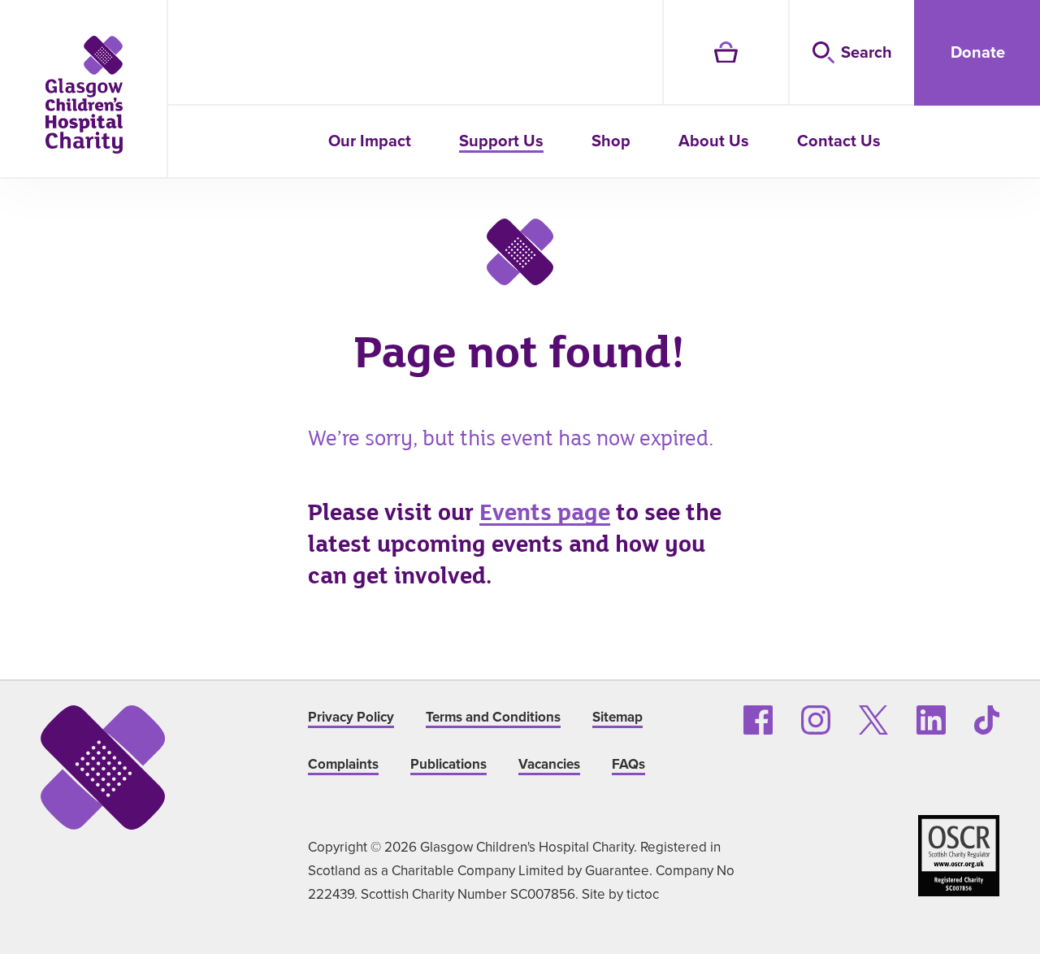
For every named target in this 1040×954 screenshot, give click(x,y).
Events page (544, 512)
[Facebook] (758, 720)
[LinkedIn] (931, 720)
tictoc (642, 894)
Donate (978, 51)
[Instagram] (815, 720)
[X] (873, 720)
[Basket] (725, 53)
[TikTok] (986, 720)
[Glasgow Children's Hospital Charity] (84, 94)
